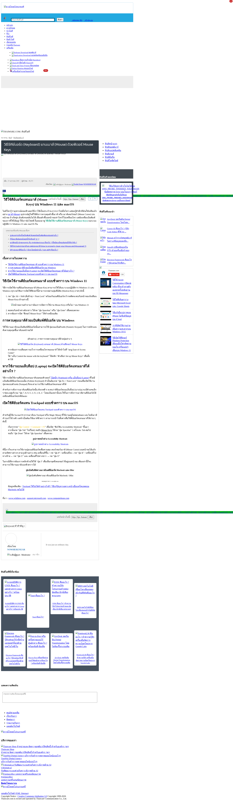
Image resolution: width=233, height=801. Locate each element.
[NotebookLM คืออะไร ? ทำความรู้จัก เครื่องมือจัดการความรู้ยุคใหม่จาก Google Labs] (85, 640)
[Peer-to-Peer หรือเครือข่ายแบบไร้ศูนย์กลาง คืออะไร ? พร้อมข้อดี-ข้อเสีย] (38, 641)
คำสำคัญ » (19, 526)
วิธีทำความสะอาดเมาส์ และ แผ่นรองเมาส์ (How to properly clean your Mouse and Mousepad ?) (48, 246)
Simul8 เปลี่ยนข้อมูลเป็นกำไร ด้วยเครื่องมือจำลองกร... (118, 250)
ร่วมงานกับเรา (13, 723)
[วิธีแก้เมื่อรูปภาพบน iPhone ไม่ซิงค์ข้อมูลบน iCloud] (105, 319)
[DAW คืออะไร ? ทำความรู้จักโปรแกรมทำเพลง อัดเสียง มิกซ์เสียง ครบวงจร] (61, 588)
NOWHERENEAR (16, 549)
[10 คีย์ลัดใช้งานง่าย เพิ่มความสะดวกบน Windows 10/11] (105, 332)
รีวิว (7, 34)
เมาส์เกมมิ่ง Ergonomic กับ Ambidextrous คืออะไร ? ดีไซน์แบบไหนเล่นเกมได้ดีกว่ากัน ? (43, 242)
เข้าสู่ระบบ (88, 20)
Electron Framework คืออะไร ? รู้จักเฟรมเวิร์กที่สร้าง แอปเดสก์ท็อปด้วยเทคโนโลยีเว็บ (14, 659)
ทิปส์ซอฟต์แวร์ (18, 138)
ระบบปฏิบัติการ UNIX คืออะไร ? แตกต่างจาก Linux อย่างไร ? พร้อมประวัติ (14, 606)
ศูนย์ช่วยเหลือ (12, 713)
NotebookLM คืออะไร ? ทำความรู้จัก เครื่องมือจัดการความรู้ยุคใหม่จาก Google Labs (85, 659)
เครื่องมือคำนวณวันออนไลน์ (23, 71)
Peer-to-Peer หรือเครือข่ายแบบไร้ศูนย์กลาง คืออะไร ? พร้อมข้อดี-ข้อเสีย (38, 660)
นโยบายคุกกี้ (56, 790)
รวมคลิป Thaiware (13, 45)
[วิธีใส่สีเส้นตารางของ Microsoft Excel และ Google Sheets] (105, 306)
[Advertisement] (116, 108)
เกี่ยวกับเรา (11, 716)
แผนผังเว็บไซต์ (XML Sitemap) (15, 793)
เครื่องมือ (9, 48)
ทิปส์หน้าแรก (111, 144)
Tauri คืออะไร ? (38, 617)
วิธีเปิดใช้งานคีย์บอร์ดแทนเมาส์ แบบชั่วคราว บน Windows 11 (36, 264)
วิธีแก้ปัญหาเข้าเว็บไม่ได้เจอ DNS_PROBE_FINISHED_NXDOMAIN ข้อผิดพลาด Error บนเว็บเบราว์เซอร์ (117, 197)
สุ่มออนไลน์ (28, 68)
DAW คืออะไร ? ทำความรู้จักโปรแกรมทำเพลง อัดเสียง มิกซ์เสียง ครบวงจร (61, 606)
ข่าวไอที (9, 31)
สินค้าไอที (10, 39)
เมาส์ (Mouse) (14, 214)
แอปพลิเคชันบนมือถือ (39, 55)
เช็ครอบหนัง (11, 42)
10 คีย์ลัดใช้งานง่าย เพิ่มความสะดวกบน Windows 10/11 (121, 328)
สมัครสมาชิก (76, 20)
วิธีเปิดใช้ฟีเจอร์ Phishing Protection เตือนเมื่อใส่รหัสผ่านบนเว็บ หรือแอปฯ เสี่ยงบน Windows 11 (121, 344)
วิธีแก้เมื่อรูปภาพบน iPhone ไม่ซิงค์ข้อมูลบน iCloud (121, 315)
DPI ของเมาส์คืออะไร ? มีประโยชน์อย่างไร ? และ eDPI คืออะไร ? (34, 249)
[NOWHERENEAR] (77, 184)
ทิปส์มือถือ (110, 157)
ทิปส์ (10, 138)
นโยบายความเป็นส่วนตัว (35, 790)
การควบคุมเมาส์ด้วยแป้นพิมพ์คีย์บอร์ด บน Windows (32, 268)
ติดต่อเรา (10, 719)
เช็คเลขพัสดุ (34, 66)
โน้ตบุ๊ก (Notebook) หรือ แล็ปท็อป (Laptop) (70, 378)
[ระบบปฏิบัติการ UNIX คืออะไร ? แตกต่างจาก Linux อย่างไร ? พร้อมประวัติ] (14, 588)
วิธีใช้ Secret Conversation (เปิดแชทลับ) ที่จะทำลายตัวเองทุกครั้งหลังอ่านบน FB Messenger (121, 286)
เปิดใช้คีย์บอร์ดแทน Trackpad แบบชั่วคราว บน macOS (32, 274)
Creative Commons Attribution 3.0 (32, 796)
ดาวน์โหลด (10, 28)
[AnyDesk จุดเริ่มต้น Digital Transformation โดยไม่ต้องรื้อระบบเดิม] (61, 641)
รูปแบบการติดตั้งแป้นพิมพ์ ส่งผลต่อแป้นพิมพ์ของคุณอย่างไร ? (34, 235)
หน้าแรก (9, 25)
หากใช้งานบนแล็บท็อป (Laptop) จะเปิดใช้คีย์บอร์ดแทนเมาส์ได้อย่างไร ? (41, 271)
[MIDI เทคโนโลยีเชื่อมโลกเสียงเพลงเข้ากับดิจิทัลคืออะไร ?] (85, 590)
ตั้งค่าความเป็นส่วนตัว (11, 790)
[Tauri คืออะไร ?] (38, 598)
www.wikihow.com (16, 498)
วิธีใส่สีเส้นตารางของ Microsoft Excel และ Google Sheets (121, 302)
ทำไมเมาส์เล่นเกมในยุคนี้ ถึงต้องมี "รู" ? (24, 238)
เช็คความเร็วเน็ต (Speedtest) (29, 60)
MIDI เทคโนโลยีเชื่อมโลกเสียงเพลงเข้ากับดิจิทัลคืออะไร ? (85, 610)
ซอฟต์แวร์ (32, 52)
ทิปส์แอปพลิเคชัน (113, 150)
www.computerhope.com (58, 498)
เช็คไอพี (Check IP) (26, 63)
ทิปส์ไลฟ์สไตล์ (111, 160)
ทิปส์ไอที (9, 37)
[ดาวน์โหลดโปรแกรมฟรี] (14, 7)
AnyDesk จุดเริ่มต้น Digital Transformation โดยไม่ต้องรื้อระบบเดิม (61, 660)
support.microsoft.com (36, 498)
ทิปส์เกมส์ (109, 154)
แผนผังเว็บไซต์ (13, 726)
